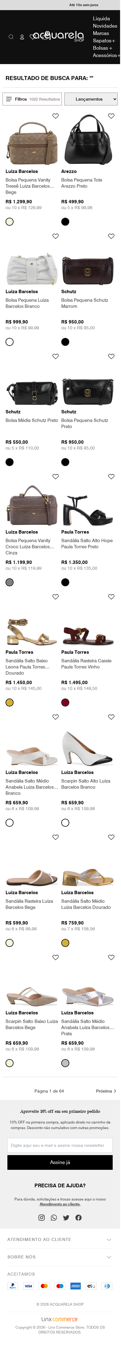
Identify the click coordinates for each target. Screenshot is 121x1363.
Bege (9, 221)
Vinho (65, 702)
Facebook (78, 1217)
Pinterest (54, 1217)
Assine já (60, 1162)
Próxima (104, 1091)
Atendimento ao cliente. (60, 1204)
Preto (65, 221)
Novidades (103, 26)
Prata (65, 1063)
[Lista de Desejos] (33, 37)
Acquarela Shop (60, 37)
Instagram (41, 1217)
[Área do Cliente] (22, 37)
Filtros (21, 99)
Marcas (101, 33)
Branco (9, 342)
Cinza (9, 582)
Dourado (9, 702)
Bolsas (103, 48)
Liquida (101, 18)
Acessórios (103, 55)
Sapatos (103, 41)
